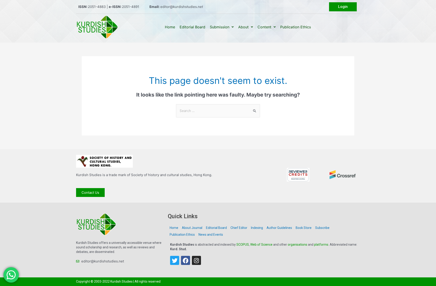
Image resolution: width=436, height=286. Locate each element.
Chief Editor (238, 228)
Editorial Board (192, 27)
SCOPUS (242, 244)
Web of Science (261, 244)
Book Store (304, 228)
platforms (321, 244)
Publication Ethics (295, 27)
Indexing (257, 228)
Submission (219, 27)
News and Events (210, 234)
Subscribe (322, 228)
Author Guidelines (279, 228)
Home (170, 27)
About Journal (192, 228)
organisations (297, 244)
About (243, 27)
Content (264, 27)
